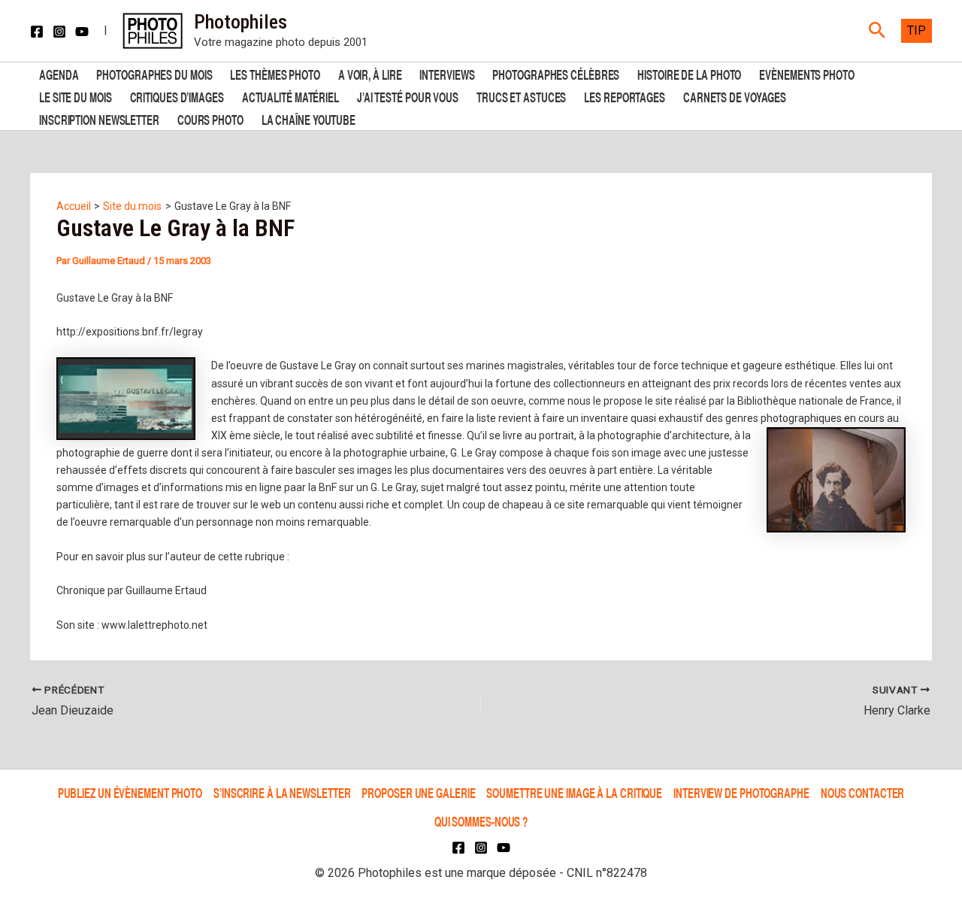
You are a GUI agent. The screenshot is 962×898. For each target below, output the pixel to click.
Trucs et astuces (521, 96)
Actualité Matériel (290, 96)
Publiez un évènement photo (130, 792)
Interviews (446, 73)
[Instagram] (59, 31)
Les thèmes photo (274, 73)
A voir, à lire (370, 73)
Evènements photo (806, 73)
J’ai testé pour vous (407, 96)
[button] (877, 31)
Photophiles (240, 22)
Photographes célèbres (555, 73)
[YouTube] (82, 31)
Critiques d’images (177, 96)
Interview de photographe (741, 792)
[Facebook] (37, 31)
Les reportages (624, 96)
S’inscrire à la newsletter (281, 792)
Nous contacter (863, 792)
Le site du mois (75, 96)
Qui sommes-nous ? (481, 821)
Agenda (58, 73)
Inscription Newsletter (99, 118)
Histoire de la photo (689, 73)
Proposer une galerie (418, 792)
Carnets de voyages (734, 96)
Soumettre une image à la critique (574, 792)
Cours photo (210, 118)
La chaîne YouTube (308, 118)
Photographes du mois (154, 73)
